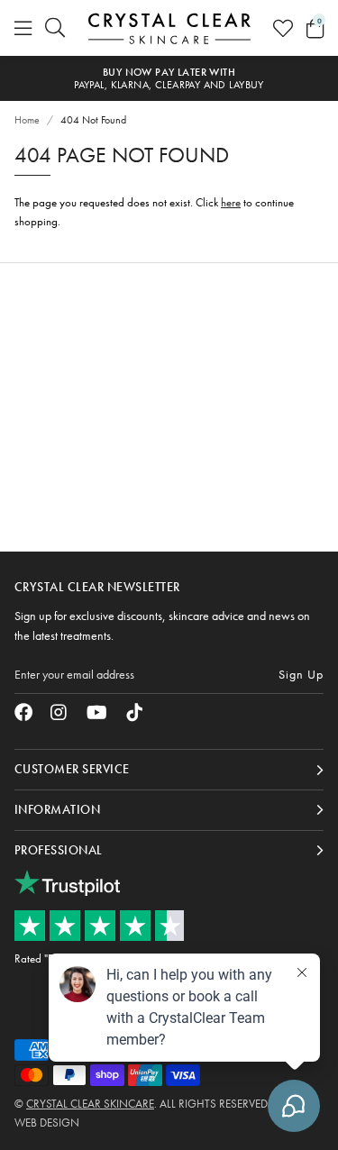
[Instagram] (59, 712)
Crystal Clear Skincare (169, 28)
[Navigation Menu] (23, 28)
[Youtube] (97, 712)
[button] (315, 28)
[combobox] (56, 28)
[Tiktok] (134, 712)
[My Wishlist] (283, 28)
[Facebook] (23, 712)
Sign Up (301, 674)
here (231, 202)
